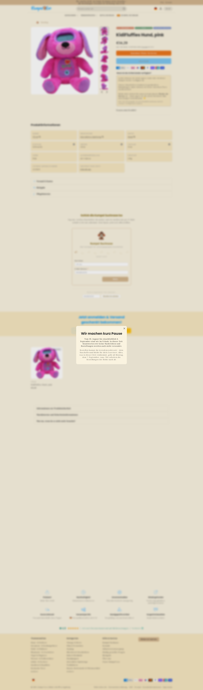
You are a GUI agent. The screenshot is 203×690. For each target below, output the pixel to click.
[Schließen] (124, 328)
